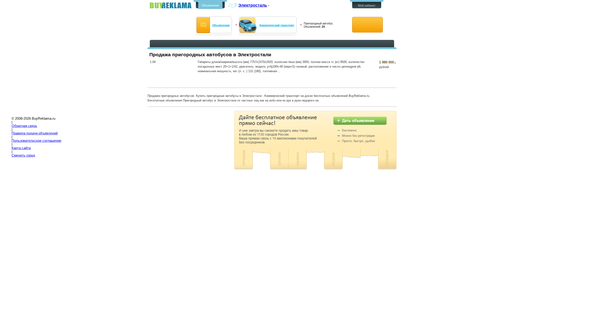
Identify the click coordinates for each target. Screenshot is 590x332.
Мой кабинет (366, 5)
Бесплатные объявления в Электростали (170, 5)
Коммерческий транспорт (277, 25)
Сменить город (23, 155)
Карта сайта (21, 148)
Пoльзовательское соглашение (36, 140)
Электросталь (252, 5)
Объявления (210, 5)
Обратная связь (24, 126)
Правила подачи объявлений (35, 133)
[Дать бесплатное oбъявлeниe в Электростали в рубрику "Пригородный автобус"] (367, 25)
